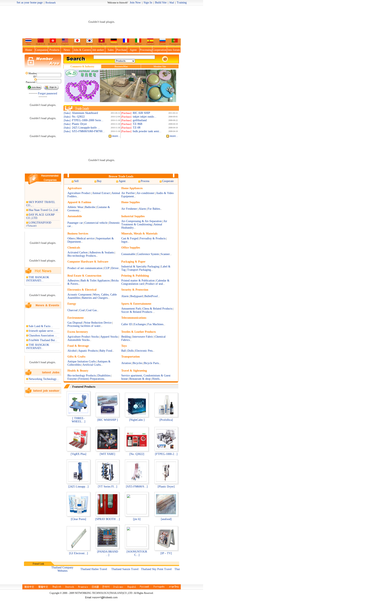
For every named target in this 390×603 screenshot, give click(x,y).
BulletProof (151, 296)
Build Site (161, 2)
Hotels (155, 378)
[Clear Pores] (78, 519)
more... (115, 135)
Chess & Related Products (157, 308)
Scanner (165, 254)
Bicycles (137, 363)
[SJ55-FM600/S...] (137, 486)
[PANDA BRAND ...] (107, 553)
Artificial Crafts (91, 364)
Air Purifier (128, 193)
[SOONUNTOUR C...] (137, 553)
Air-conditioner (145, 193)
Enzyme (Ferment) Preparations (85, 378)
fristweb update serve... (42, 328)
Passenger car (75, 222)
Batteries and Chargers (95, 297)
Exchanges (140, 324)
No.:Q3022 (78, 116)
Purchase (121, 49)
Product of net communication (84, 268)
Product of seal (154, 283)
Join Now (135, 2)
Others (71, 238)
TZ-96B (137, 123)
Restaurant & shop (140, 378)
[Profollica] (166, 419)
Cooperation (160, 49)
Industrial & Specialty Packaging (140, 266)
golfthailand (140, 120)
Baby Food (106, 350)
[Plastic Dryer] (166, 486)
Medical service (85, 238)
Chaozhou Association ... (43, 333)
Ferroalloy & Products (153, 238)
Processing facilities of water (84, 325)
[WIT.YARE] (107, 454)
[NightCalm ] (137, 419)
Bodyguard (136, 296)
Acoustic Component (79, 294)
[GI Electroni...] (78, 553)
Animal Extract (101, 193)
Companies (41, 49)
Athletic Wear (75, 207)
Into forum (173, 49)
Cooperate (168, 181)
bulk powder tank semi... (147, 131)
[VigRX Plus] (78, 454)
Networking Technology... (44, 379)
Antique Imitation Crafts (81, 361)
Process (145, 181)
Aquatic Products (88, 350)
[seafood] (166, 519)
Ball (123, 350)
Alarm (142, 208)
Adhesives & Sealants (101, 252)
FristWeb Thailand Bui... (43, 337)
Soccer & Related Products (137, 311)
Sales (111, 49)
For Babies (154, 208)
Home (28, 49)
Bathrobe (90, 207)
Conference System (148, 254)
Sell (76, 181)
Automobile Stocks (78, 339)
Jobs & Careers (82, 49)
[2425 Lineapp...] (78, 486)
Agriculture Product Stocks (83, 336)
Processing (146, 49)
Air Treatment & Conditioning (144, 223)
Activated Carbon (77, 252)
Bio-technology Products (81, 255)
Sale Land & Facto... (41, 323)
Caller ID (126, 324)
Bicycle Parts (151, 363)
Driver (115, 268)
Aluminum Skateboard (85, 112)
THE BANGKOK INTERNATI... (37, 279)
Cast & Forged (129, 238)
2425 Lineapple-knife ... (86, 127)
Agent (133, 49)
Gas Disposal (74, 322)
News (67, 49)
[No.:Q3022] (136, 454)
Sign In (148, 2)
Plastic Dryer (79, 123)
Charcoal (72, 310)
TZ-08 (136, 127)
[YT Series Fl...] (107, 486)
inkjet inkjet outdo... (144, 116)
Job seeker (98, 49)
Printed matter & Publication (138, 280)
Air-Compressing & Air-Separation (141, 221)
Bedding (126, 336)
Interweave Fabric (142, 336)
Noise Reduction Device (98, 322)
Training (182, 2)
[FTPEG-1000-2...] (166, 454)
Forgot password (47, 93)
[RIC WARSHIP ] (107, 419)
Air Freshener (129, 208)
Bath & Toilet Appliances (95, 280)
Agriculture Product (79, 193)
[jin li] (137, 519)
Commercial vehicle (95, 222)
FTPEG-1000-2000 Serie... (87, 120)
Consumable (128, 254)
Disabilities (104, 375)
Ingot (124, 241)
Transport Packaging (139, 269)
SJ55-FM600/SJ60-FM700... (88, 131)
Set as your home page (30, 2)
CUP (107, 268)
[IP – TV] (166, 553)
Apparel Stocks (109, 336)
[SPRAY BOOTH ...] (107, 519)
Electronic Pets (144, 350)
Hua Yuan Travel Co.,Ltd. (43, 207)
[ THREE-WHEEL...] (78, 420)
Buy (99, 181)
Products (54, 49)
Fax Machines (155, 324)
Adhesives (73, 280)
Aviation (126, 363)
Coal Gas (91, 310)
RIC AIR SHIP (141, 112)
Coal (82, 310)
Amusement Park (131, 308)
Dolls (131, 350)
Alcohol (72, 350)
